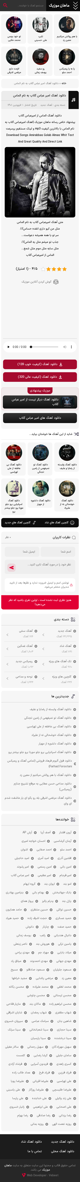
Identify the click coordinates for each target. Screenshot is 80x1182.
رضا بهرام (22, 1115)
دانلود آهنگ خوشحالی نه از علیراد (51, 735)
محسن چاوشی (36, 995)
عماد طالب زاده (21, 1073)
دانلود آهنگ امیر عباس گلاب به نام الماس (39, 95)
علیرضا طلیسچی (61, 1090)
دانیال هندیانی (62, 935)
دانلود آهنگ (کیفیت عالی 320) (37, 377)
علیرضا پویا (17, 1081)
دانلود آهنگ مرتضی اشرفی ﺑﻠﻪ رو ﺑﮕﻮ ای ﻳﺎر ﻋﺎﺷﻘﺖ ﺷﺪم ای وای (38, 801)
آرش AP (27, 832)
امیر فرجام (65, 875)
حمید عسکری (63, 918)
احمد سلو (65, 850)
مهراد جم (43, 952)
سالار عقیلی (12, 1047)
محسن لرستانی (62, 995)
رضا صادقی (43, 1115)
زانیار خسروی (16, 1107)
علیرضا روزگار (36, 1090)
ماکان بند (35, 1004)
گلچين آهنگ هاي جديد (17, 523)
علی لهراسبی (64, 1081)
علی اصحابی (63, 1107)
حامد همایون (14, 910)
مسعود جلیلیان (62, 970)
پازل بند (66, 901)
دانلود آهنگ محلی (62, 1151)
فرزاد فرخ (44, 1073)
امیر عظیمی (44, 875)
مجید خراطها (19, 978)
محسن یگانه (16, 987)
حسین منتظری (39, 910)
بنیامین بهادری (15, 892)
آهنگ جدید (46, 105)
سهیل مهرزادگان (61, 1047)
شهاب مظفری (63, 1012)
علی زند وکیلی (63, 1098)
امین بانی (65, 867)
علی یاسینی (13, 1090)
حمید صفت (64, 927)
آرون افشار (65, 832)
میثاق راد (16, 961)
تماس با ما (35, 1151)
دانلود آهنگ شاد (31, 1142)
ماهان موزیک (59, 6)
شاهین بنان (64, 1021)
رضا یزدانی (65, 1115)
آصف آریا (46, 832)
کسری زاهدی (63, 1064)
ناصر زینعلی (20, 944)
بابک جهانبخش (62, 892)
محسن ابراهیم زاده (60, 1004)
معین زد (66, 978)
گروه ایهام (29, 884)
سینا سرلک (14, 1030)
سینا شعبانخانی (38, 1030)
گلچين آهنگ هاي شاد (56, 523)
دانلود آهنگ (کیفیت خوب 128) (37, 364)
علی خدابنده (39, 1098)
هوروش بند (43, 944)
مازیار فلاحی (13, 1004)
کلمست (20, 1055)
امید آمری (43, 858)
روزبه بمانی (37, 1124)
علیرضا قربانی (40, 1081)
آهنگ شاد (65, 646)
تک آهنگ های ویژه (60, 661)
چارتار (45, 927)
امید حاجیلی (22, 858)
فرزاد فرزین (64, 1073)
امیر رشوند (23, 867)
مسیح (14, 970)
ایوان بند (49, 884)
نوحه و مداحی (24, 677)
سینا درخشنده (62, 1038)
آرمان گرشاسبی (62, 841)
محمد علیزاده (41, 987)
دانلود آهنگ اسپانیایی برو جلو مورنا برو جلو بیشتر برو (39, 752)
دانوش (30, 927)
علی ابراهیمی (40, 1107)
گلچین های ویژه (61, 677)
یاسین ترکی (64, 944)
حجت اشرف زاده (37, 918)
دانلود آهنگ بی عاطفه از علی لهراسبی (49, 726)
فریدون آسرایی (39, 1064)
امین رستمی (45, 867)
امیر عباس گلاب (20, 875)
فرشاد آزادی (15, 1064)
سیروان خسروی (14, 1021)
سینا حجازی (64, 1030)
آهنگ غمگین (25, 646)
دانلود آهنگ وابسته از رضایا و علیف (50, 709)
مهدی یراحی (22, 952)
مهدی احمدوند (39, 961)
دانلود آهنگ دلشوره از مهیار (55, 744)
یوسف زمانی (23, 935)
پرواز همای (27, 901)
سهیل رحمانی (35, 1047)
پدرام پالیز (48, 901)
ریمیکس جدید (24, 661)
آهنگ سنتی (26, 631)
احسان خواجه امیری (33, 841)
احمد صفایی (44, 850)
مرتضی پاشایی (44, 978)
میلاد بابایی (64, 952)
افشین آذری (64, 858)
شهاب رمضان (39, 1012)
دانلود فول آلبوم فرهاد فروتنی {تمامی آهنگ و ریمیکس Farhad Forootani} (39, 764)
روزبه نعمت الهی (61, 1124)
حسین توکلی (63, 910)
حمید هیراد (12, 918)
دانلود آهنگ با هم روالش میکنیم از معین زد (45, 775)
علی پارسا (17, 1098)
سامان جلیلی (63, 1055)
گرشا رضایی (41, 1055)
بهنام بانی (38, 892)
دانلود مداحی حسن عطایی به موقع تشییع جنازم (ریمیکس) (43, 787)
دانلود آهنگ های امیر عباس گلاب (40, 418)
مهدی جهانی (63, 961)
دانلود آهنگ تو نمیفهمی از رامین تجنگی (47, 718)
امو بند (67, 884)
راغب (43, 935)
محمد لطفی (64, 987)
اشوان (24, 850)
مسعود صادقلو (35, 970)
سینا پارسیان (38, 1038)
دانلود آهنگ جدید (62, 1142)
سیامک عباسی (40, 1021)
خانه (64, 83)
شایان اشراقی (14, 1012)
